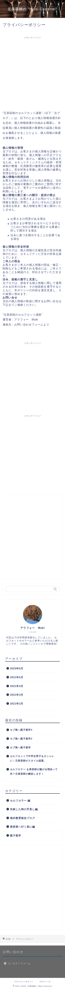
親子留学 (15, 835)
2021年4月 (16, 686)
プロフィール (45, 982)
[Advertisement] (32, 73)
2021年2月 (16, 703)
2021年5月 (16, 677)
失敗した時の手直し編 (24, 809)
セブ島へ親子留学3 (21, 730)
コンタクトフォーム (19, 963)
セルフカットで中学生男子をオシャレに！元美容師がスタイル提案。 (32, 758)
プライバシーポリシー (23, 982)
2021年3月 (16, 694)
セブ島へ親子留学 (20, 747)
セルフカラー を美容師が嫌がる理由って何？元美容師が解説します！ (34, 771)
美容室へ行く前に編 (22, 826)
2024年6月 (16, 668)
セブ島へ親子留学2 (21, 738)
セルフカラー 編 (20, 800)
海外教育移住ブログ (22, 818)
